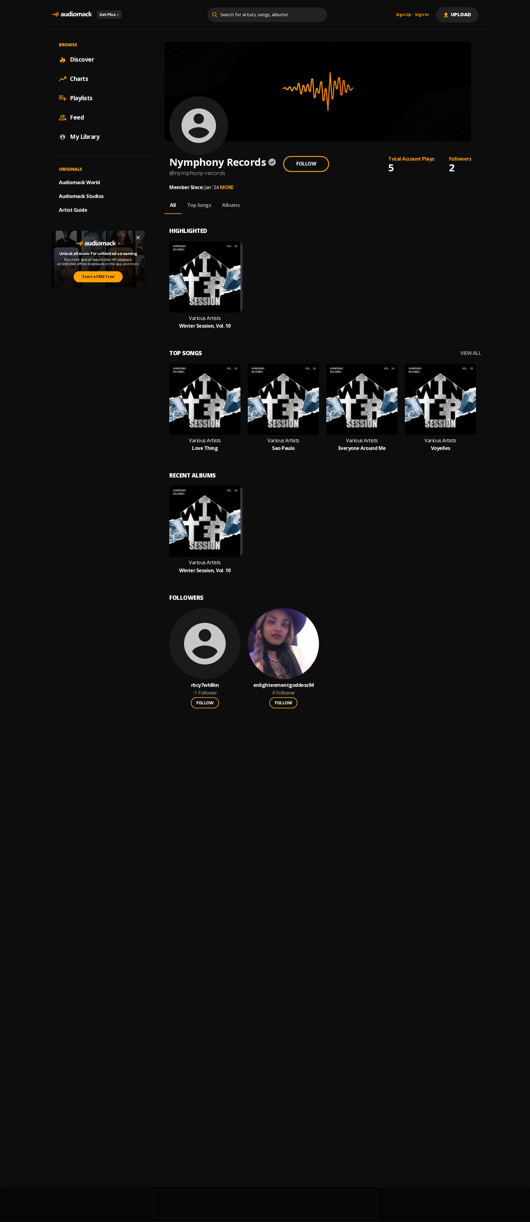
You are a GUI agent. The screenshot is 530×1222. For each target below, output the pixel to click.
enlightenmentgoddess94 (283, 685)
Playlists (81, 98)
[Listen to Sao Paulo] (283, 399)
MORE (226, 187)
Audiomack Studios (81, 196)
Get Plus (109, 14)
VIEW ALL (470, 353)
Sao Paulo (283, 448)
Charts (79, 79)
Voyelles (440, 448)
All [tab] (173, 205)
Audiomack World (79, 182)
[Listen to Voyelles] (440, 399)
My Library (84, 137)
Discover (82, 59)
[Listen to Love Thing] (204, 399)
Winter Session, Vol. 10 (205, 326)
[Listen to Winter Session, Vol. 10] (204, 277)
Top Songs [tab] (199, 205)
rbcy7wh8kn (205, 685)
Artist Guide (73, 210)
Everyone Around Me (362, 448)
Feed (77, 117)
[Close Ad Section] (138, 237)
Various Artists (205, 318)
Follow (306, 163)
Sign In (421, 14)
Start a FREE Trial (98, 276)
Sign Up (403, 14)
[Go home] (72, 14)
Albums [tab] (231, 205)
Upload (461, 14)
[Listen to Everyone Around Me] (362, 399)
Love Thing (205, 448)
